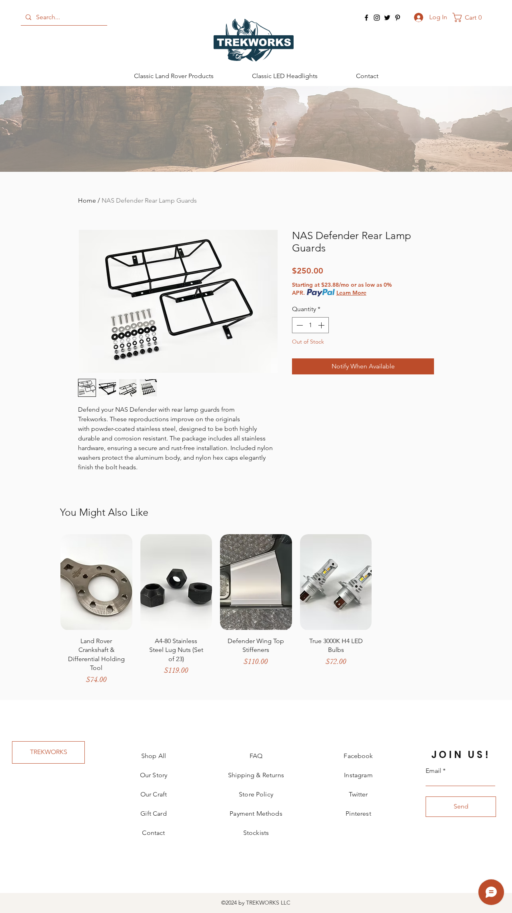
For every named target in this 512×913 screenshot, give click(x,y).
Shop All (153, 756)
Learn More (351, 292)
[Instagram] (377, 18)
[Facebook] (366, 18)
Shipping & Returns (256, 775)
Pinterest (358, 813)
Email (433, 771)
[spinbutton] (310, 325)
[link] (470, 17)
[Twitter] (387, 18)
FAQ (256, 756)
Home (87, 200)
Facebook (358, 756)
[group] (256, 613)
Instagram (358, 775)
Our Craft (153, 794)
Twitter (358, 794)
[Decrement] (298, 325)
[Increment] (322, 325)
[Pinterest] (398, 18)
